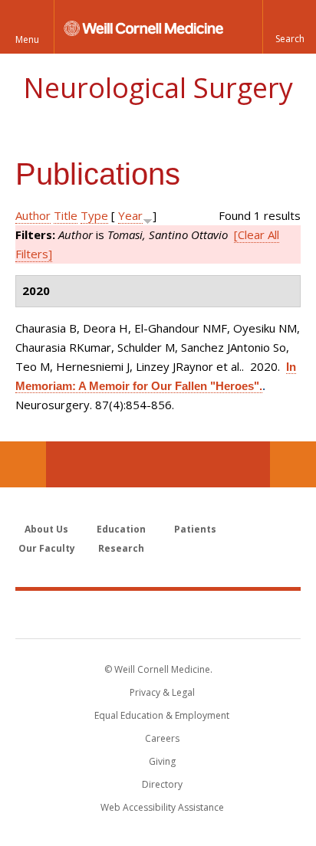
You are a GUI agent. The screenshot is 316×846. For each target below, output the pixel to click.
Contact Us (293, 464)
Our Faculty (46, 548)
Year (130, 215)
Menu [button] (27, 39)
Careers (162, 738)
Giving (162, 761)
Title (65, 215)
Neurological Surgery (158, 88)
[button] (289, 27)
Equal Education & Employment (161, 715)
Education (121, 529)
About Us (46, 529)
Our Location (23, 464)
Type (94, 215)
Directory (162, 784)
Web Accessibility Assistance (162, 807)
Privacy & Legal (162, 692)
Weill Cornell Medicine (158, 614)
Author (33, 215)
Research (121, 548)
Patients (195, 529)
